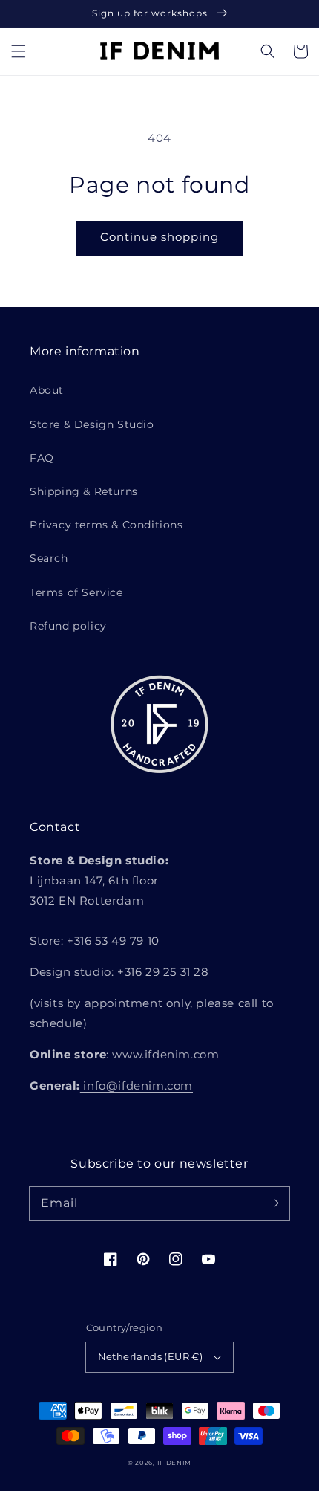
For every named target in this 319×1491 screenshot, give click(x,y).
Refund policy (68, 626)
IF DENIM (174, 1462)
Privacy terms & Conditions (106, 524)
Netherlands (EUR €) (150, 1356)
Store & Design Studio (92, 424)
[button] (18, 51)
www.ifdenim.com (165, 1054)
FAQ (42, 458)
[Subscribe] (273, 1203)
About (47, 390)
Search (49, 558)
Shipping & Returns (84, 491)
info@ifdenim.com (136, 1085)
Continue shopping (159, 237)
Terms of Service (76, 592)
